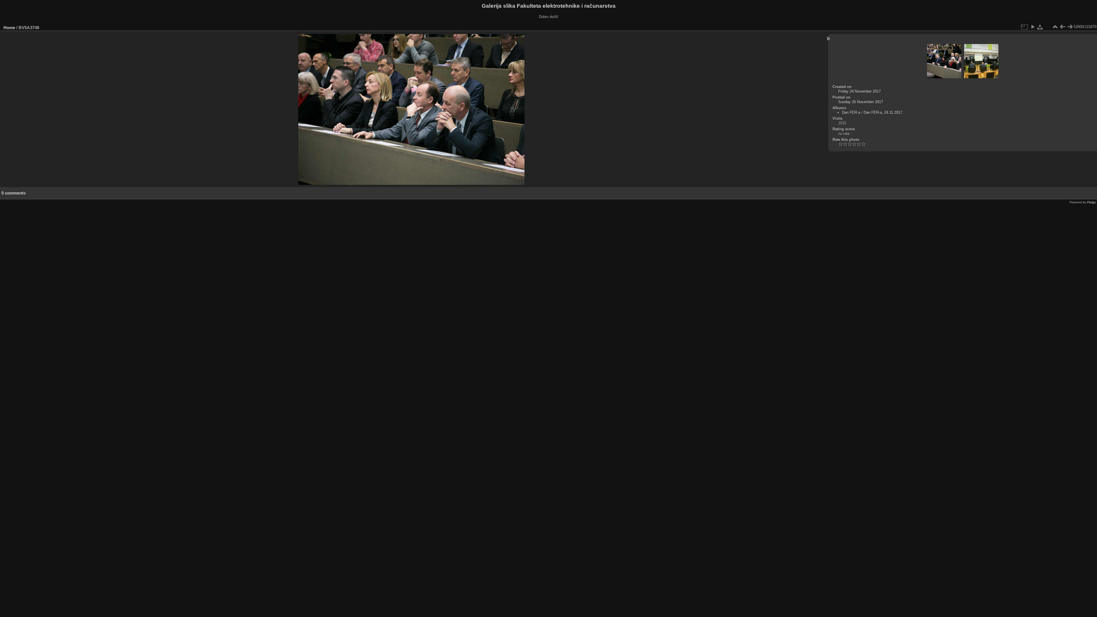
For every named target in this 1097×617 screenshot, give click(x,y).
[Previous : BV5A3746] (1062, 27)
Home (9, 27)
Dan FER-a (851, 112)
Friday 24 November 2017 (859, 91)
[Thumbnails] (1055, 27)
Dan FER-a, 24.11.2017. (883, 112)
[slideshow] (1032, 27)
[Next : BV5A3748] (1070, 27)
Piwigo (1091, 202)
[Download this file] (1040, 27)
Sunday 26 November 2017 (860, 102)
